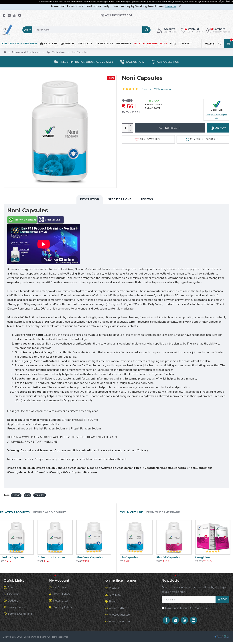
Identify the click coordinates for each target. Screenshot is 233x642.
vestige (16, 495)
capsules (39, 495)
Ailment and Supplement (26, 52)
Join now (170, 6)
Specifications (119, 199)
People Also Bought (49, 512)
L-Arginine (205, 557)
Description (89, 199)
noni (27, 495)
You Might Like (131, 512)
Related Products (15, 512)
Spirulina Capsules (13, 557)
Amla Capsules (130, 557)
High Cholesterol (55, 52)
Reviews (147, 199)
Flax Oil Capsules (170, 557)
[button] (55, 575)
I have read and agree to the (186, 607)
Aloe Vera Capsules (91, 557)
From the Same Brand (163, 512)
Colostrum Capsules (53, 557)
